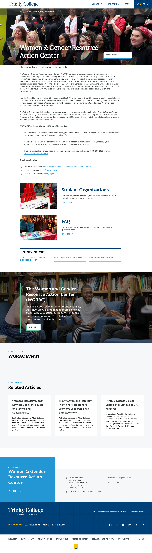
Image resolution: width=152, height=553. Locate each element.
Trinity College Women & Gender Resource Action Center (66, 166)
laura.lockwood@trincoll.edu (36, 153)
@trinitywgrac (48, 173)
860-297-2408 (114, 482)
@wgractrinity (51, 170)
